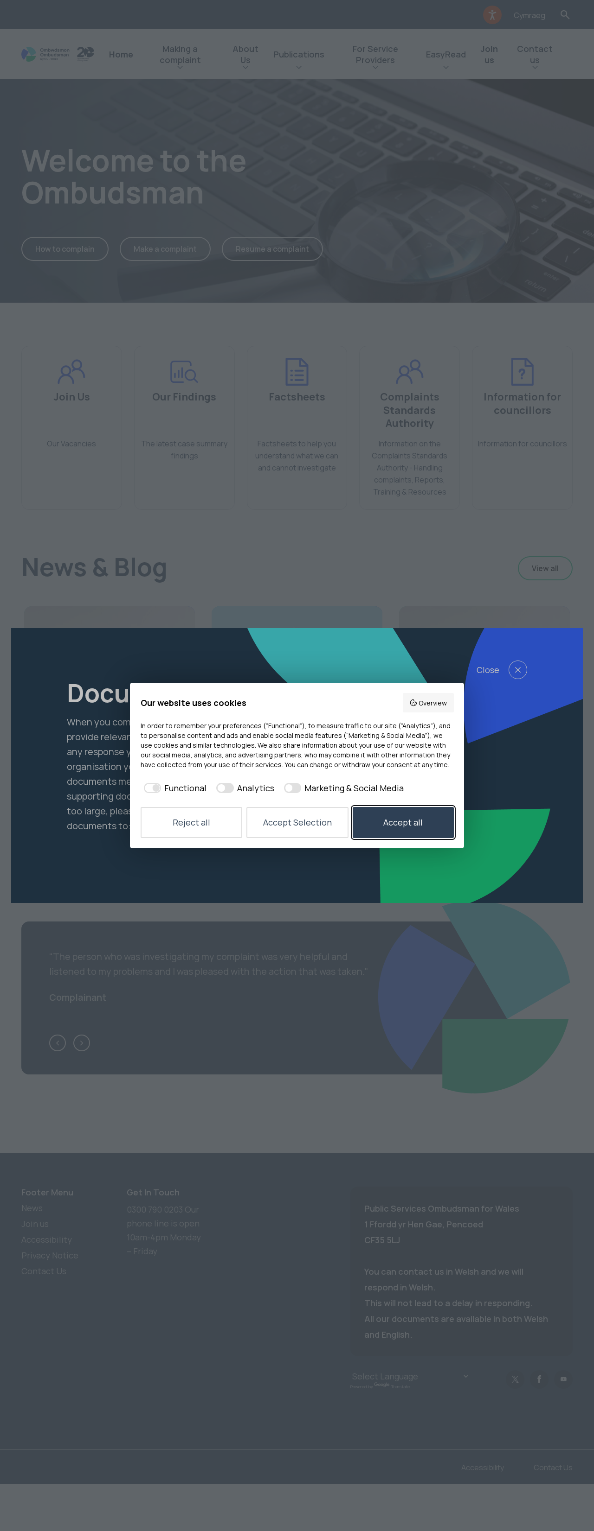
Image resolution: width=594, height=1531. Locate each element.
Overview (433, 703)
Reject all (191, 822)
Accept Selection (297, 822)
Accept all (403, 822)
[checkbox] (174, 788)
